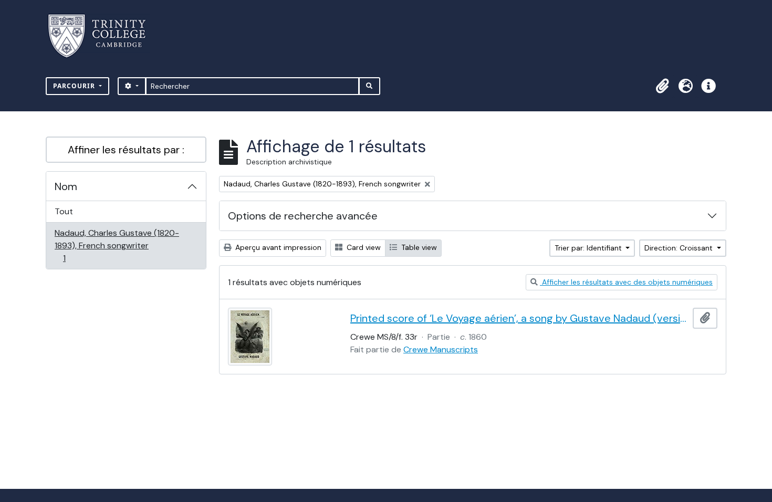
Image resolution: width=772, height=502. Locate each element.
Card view (363, 247)
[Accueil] (103, 35)
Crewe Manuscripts (440, 349)
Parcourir (75, 85)
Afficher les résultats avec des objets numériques (626, 282)
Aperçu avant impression (277, 247)
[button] (662, 86)
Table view (418, 247)
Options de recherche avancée (303, 216)
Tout (64, 211)
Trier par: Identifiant (589, 248)
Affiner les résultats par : (126, 149)
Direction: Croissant (679, 248)
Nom (66, 186)
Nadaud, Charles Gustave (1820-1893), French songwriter (116, 245)
